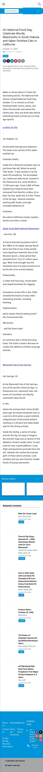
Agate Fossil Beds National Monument (21, 228)
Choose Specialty (11, 11)
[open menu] (3, 4)
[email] (19, 61)
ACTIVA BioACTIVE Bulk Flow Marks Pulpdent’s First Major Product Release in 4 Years (28, 671)
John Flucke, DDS (24, 516)
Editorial (20, 723)
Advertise (14, 723)
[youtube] (36, 736)
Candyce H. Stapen (13, 51)
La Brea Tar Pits (10, 127)
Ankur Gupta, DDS (25, 589)
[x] (40, 732)
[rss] (40, 736)
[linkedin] (12, 61)
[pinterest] (15, 61)
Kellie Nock (22, 615)
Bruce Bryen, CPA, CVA (26, 646)
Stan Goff (21, 680)
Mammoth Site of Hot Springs (17, 364)
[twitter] (8, 61)
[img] (21, 4)
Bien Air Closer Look (27, 513)
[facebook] (4, 61)
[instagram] (40, 740)
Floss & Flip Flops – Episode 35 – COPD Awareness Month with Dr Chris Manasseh (26, 542)
